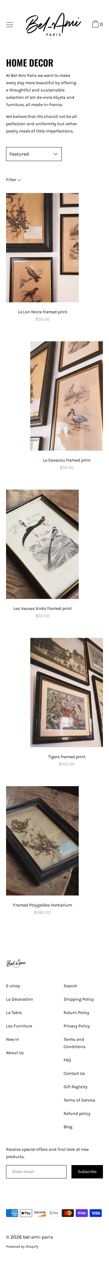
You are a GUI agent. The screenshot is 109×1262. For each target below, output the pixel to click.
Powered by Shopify (22, 1246)
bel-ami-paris (38, 1237)
